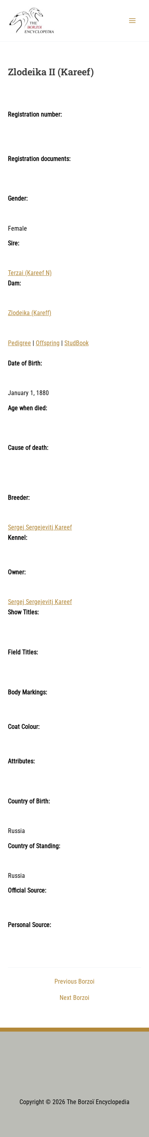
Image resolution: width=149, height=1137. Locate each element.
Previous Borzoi (74, 982)
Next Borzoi (74, 998)
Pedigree (19, 343)
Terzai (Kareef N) (30, 273)
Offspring (48, 343)
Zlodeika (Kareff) (29, 313)
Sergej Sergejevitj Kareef (40, 527)
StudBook (76, 343)
